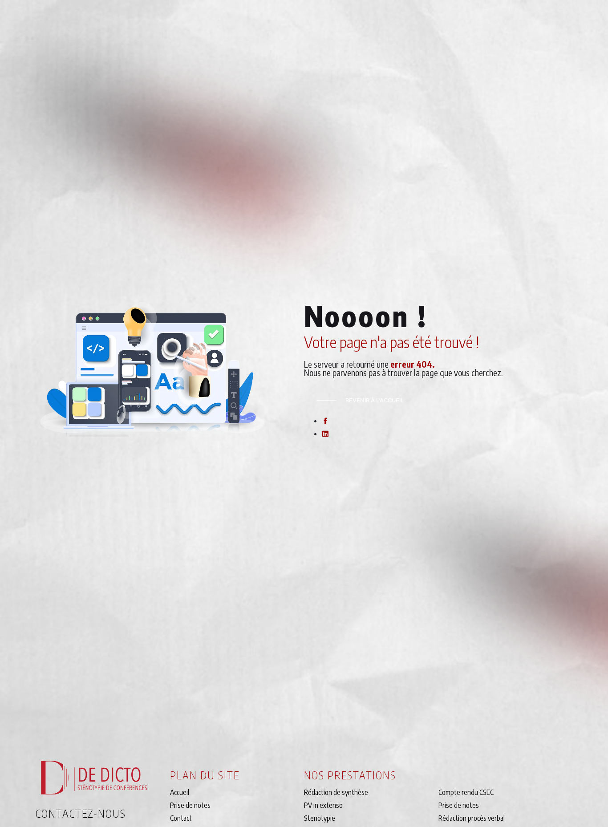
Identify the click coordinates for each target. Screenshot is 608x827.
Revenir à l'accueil (374, 400)
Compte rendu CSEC (466, 792)
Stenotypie (319, 818)
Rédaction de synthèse (336, 792)
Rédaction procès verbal (471, 818)
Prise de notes (190, 805)
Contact (181, 818)
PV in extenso (323, 805)
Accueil (179, 792)
